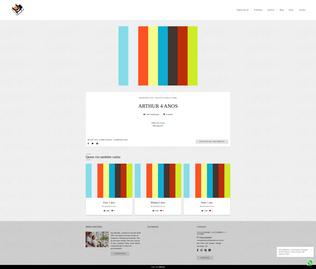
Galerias (270, 10)
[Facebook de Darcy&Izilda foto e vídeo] (197, 250)
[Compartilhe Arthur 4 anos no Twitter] (93, 143)
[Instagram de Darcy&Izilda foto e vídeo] (201, 250)
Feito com (158, 267)
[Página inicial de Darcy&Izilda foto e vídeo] (20, 10)
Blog (282, 10)
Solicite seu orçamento (212, 141)
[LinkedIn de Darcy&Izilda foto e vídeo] (209, 250)
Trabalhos (258, 10)
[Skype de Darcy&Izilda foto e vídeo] (205, 250)
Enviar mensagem (205, 237)
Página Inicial (243, 10)
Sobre (291, 10)
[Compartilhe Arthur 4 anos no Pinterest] (97, 143)
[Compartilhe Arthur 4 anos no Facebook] (88, 143)
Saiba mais (120, 253)
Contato (302, 10)
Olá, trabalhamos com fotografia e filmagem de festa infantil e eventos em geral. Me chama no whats (293, 252)
